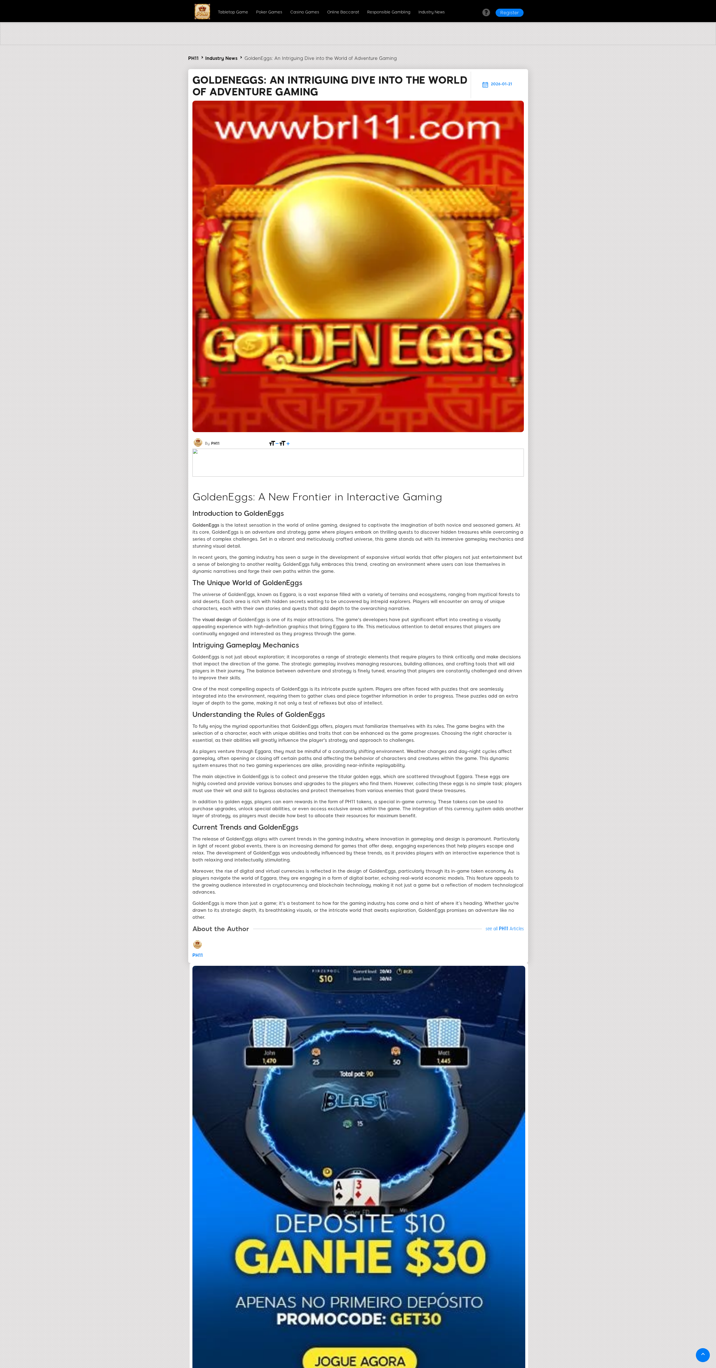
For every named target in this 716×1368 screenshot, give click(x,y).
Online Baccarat (343, 12)
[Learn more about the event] (358, 43)
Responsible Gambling (388, 12)
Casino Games (304, 12)
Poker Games (269, 12)
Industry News (431, 12)
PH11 (193, 58)
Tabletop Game (233, 12)
